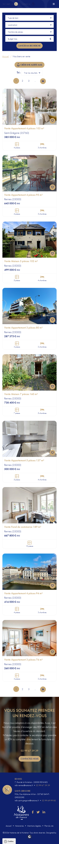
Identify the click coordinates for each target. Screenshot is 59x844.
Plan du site (48, 825)
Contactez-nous (29, 758)
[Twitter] (38, 812)
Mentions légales (34, 825)
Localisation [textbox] (12, 25)
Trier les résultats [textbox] (30, 72)
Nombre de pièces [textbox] (15, 32)
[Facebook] (33, 812)
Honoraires (19, 825)
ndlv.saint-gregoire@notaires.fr (27, 800)
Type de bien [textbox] (13, 18)
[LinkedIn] (44, 812)
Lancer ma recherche (29, 45)
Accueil (5, 56)
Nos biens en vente (21, 56)
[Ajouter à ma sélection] (52, 121)
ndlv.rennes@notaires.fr (24, 785)
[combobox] (29, 18)
